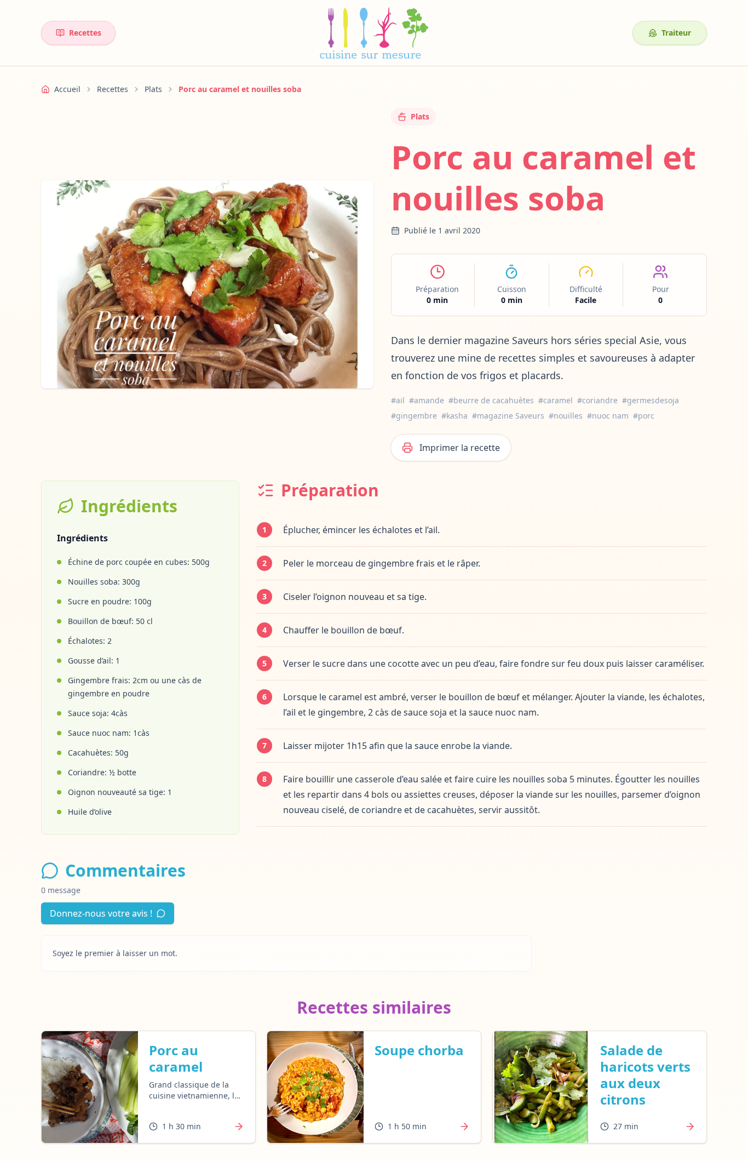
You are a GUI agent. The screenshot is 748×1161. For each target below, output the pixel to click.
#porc (643, 415)
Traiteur (676, 32)
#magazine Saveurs (508, 415)
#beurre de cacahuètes (491, 400)
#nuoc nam (608, 415)
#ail (398, 400)
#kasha (454, 415)
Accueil (67, 89)
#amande (426, 400)
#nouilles (566, 415)
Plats (153, 89)
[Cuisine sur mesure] (374, 32)
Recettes (85, 32)
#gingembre (414, 415)
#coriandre (597, 400)
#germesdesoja (650, 400)
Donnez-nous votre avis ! (101, 913)
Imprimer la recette (459, 448)
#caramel (555, 400)
